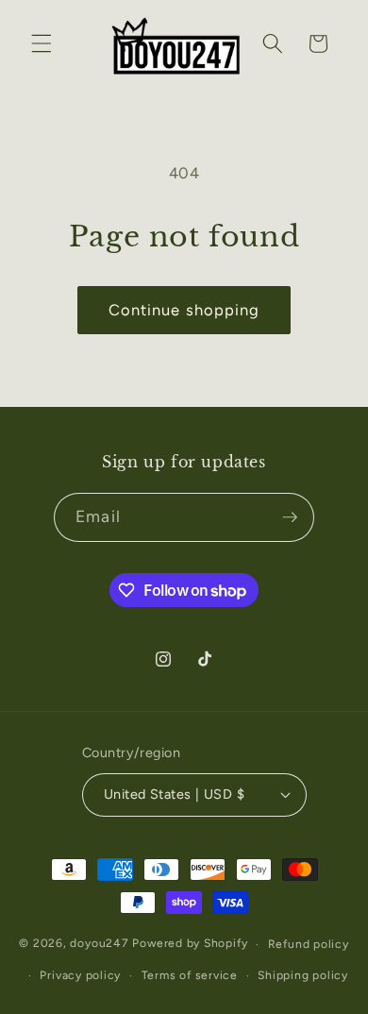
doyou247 (99, 944)
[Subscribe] (289, 517)
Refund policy (308, 944)
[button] (41, 43)
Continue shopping (184, 309)
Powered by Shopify (189, 944)
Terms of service (190, 975)
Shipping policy (303, 975)
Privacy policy (80, 975)
